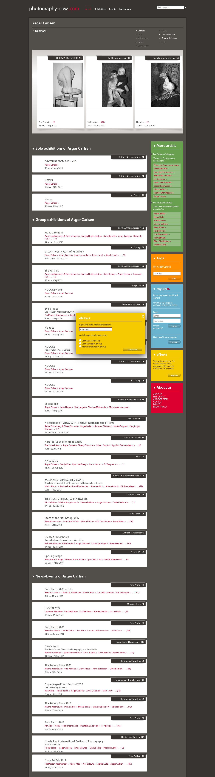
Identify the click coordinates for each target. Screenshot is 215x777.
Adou (57, 725)
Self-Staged (93, 122)
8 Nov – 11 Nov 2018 (54, 729)
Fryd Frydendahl (82, 255)
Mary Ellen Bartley (161, 241)
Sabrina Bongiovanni (68, 502)
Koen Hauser (66, 407)
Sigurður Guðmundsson (122, 445)
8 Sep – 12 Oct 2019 (53, 296)
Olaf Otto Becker (103, 521)
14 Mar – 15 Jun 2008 (54, 547)
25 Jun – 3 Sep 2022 (47, 125)
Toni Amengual (122, 592)
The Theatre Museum (116, 58)
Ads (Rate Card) (160, 399)
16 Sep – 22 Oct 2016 (54, 372)
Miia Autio (49, 690)
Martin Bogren (120, 426)
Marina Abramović (53, 668)
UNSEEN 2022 (52, 608)
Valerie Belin (159, 220)
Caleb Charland (120, 502)
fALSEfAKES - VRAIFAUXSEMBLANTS (64, 479)
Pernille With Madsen (163, 192)
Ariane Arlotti (97, 486)
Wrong (49, 199)
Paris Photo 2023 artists (58, 589)
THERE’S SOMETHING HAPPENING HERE (66, 498)
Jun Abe (48, 725)
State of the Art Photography (62, 517)
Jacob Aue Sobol (70, 521)
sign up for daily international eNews (95, 324)
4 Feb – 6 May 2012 (53, 525)
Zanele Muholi (160, 224)
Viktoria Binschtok (72, 652)
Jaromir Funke (160, 244)
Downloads (143, 45)
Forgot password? (158, 326)
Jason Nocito (95, 464)
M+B (138, 456)
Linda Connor (80, 747)
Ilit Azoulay (106, 725)
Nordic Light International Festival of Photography (74, 741)
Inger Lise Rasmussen (163, 172)
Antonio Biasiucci (103, 426)
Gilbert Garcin (102, 445)
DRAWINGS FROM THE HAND (60, 161)
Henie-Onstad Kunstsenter (128, 642)
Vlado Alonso (51, 486)
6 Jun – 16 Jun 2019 (53, 694)
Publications (143, 38)
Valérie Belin (117, 706)
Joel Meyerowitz (161, 234)
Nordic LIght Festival (130, 737)
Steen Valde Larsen (162, 182)
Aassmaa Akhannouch (97, 630)
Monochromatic (54, 232)
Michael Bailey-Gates (91, 236)
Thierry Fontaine (85, 445)
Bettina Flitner (115, 543)
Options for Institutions (165, 305)
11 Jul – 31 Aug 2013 (54, 467)
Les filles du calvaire (132, 437)
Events (112, 9)
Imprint (156, 404)
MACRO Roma (134, 418)
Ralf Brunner (68, 543)
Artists (88, 9)
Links (163, 42)
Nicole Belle (50, 502)
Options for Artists (163, 303)
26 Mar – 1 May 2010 (54, 206)
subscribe (133, 349)
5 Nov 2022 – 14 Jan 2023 (56, 258)
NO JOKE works (53, 289)
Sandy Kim (65, 464)
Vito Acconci (70, 668)
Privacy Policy (160, 406)
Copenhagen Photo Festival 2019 (64, 684)
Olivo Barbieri (116, 668)
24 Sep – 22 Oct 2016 (54, 391)
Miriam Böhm (87, 521)
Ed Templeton (110, 464)
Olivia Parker (95, 747)
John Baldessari (100, 668)
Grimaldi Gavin (134, 494)
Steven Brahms (87, 502)
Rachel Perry (159, 231)
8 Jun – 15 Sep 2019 (96, 125)
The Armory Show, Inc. (130, 661)
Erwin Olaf (158, 217)
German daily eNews (91, 340)
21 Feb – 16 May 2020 (54, 656)
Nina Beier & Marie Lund (110, 559)
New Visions (51, 646)
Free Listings (159, 396)
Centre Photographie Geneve (127, 475)
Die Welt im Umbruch (57, 536)
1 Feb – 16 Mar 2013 (53, 187)
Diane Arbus (84, 668)
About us (157, 394)
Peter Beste (50, 559)
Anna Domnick (93, 690)
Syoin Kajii (91, 559)
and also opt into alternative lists (93, 335)
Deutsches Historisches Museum (133, 534)
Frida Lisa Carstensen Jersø (166, 165)
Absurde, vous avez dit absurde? (63, 441)
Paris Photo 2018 (54, 722)
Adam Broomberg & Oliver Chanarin (61, 426)
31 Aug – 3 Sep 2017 (54, 767)
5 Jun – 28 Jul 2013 (53, 489)
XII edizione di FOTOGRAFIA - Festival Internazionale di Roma (79, 422)
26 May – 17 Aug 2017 (54, 356)
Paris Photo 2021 (54, 627)
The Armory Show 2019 (58, 703)
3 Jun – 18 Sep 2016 (53, 410)
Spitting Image (53, 556)
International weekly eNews (94, 346)
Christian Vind (160, 189)
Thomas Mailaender (97, 407)
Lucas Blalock (89, 652)
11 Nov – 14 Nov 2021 (54, 634)
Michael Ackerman (71, 592)
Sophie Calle (102, 763)
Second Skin (52, 403)
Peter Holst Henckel (162, 175)
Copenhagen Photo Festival (127, 680)
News (164, 30)
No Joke (140, 122)
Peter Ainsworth (52, 521)
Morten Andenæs (53, 652)
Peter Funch (159, 227)
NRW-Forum (135, 513)
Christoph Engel (98, 543)
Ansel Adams (88, 592)
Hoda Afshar (68, 630)
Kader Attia (75, 763)
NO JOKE (50, 346)
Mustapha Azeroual (89, 725)
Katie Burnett (110, 236)
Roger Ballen (159, 213)
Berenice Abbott (52, 592)
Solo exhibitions (168, 34)
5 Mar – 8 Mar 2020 (53, 672)
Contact (141, 30)
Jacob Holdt (111, 255)
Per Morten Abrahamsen (56, 315)
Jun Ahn (81, 630)
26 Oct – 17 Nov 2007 (54, 563)
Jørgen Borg (159, 196)
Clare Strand (159, 237)
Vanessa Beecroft (101, 706)
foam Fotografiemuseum (164, 58)
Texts (140, 34)
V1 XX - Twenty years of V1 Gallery (64, 251)
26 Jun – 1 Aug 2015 (54, 168)
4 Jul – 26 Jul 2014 (53, 448)
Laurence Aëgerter (53, 611)
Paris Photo (135, 584)
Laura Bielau (118, 521)
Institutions (125, 9)
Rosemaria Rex (160, 168)
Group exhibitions (169, 38)
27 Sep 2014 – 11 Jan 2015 (56, 432)
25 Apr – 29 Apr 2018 (54, 751)
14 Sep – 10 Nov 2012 (54, 506)
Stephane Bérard (52, 445)
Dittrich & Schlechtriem (130, 157)
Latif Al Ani (116, 630)
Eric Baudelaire (127, 486)
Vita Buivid (115, 611)
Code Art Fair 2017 (55, 760)
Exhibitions (100, 9)
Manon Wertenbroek (118, 407)
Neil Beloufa (88, 763)
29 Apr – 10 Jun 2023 (54, 242)
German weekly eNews (92, 343)
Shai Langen (80, 407)
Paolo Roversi (110, 747)
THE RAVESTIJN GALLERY (66, 58)
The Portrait (44, 122)
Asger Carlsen (51, 164)
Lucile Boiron (85, 611)
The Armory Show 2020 (58, 665)
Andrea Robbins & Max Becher (74, 486)
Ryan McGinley (79, 464)
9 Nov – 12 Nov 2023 (54, 596)
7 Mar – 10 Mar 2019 (54, 710)
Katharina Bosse (52, 543)
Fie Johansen (159, 179)
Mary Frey (107, 690)
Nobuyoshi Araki (70, 725)
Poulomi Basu (70, 611)
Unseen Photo (134, 603)
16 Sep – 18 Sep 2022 (54, 615)
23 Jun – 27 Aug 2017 (145, 125)
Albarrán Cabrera (105, 592)
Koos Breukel (109, 274)
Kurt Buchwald (100, 611)
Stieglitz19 (136, 285)
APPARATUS (51, 460)
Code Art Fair (134, 756)
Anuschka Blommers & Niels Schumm (62, 236)
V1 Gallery (135, 195)
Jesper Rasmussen (162, 186)
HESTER (49, 180)
